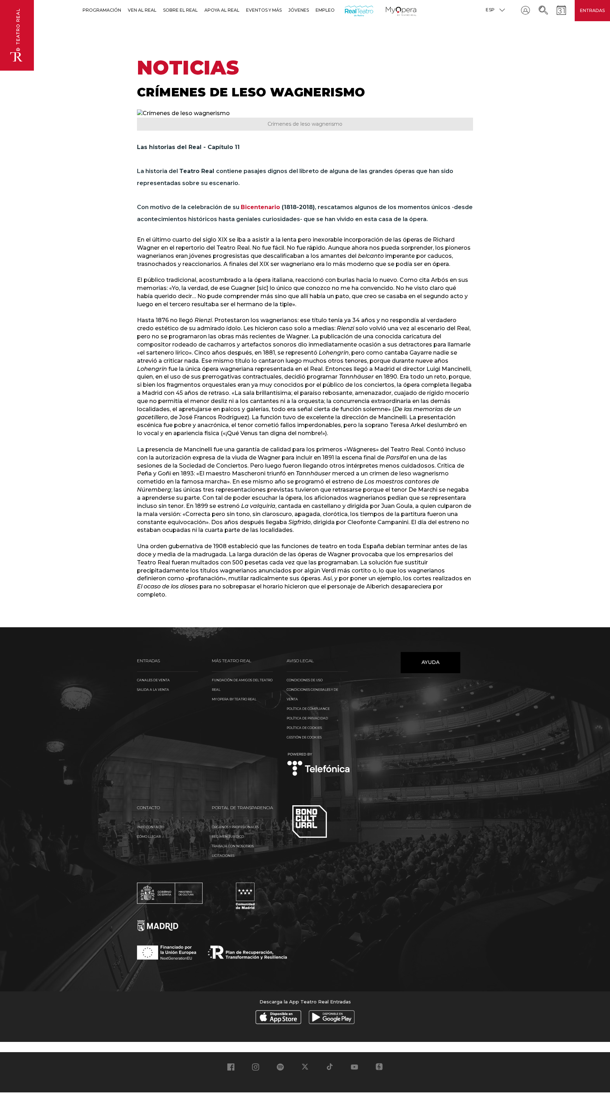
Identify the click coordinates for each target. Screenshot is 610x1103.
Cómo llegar (149, 836)
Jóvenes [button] (298, 10)
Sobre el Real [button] (180, 10)
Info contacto (150, 827)
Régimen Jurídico (228, 836)
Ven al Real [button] (142, 10)
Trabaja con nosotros (233, 846)
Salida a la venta (153, 690)
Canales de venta (153, 680)
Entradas (592, 10)
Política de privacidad (307, 718)
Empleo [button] (325, 10)
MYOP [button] (390, 10)
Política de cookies (304, 728)
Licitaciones (223, 856)
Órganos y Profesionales (235, 827)
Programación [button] (102, 10)
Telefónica (319, 765)
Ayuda (430, 662)
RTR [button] (346, 10)
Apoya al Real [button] (221, 10)
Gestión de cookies (304, 737)
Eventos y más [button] (264, 10)
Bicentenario (260, 207)
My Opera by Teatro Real (234, 699)
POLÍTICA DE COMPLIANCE (308, 709)
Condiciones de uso (305, 680)
